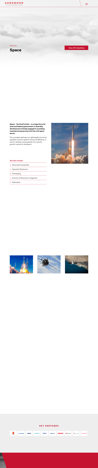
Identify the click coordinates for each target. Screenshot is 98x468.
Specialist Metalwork (20, 169)
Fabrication (16, 182)
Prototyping (16, 173)
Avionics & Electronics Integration (25, 178)
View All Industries (76, 47)
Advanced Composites (20, 164)
